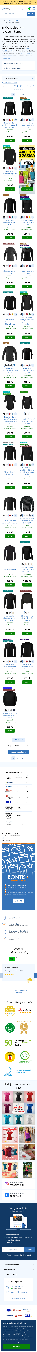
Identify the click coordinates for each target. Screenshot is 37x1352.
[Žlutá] (12, 119)
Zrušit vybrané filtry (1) (10, 83)
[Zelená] (29, 314)
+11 (33, 217)
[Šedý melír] (11, 710)
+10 (16, 120)
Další (23, 94)
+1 (32, 515)
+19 (33, 314)
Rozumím (16, 1346)
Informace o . (18, 1255)
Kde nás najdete (19, 1298)
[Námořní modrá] (14, 710)
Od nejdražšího (31, 86)
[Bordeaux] (12, 168)
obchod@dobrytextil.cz (19, 1292)
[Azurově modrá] (14, 365)
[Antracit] (11, 365)
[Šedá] (27, 515)
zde (18, 1342)
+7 (32, 266)
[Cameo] (25, 564)
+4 (32, 365)
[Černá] (4, 119)
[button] (35, 975)
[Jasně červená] (27, 119)
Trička (16, 20)
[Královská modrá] (29, 265)
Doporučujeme (6, 86)
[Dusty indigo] (12, 413)
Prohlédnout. (27, 3)
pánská (28, 49)
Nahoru (19, 740)
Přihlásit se (29, 1249)
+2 (32, 120)
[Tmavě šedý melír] (28, 564)
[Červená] (9, 119)
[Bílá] (7, 119)
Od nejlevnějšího (18, 86)
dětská (13, 51)
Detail (10, 140)
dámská (4, 51)
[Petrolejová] (29, 119)
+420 (17, 1286)
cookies (18, 1333)
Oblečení (8, 20)
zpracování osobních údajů (22, 1255)
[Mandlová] (31, 564)
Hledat (31, 14)
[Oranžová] (12, 464)
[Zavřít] (36, 3)
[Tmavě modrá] (12, 265)
